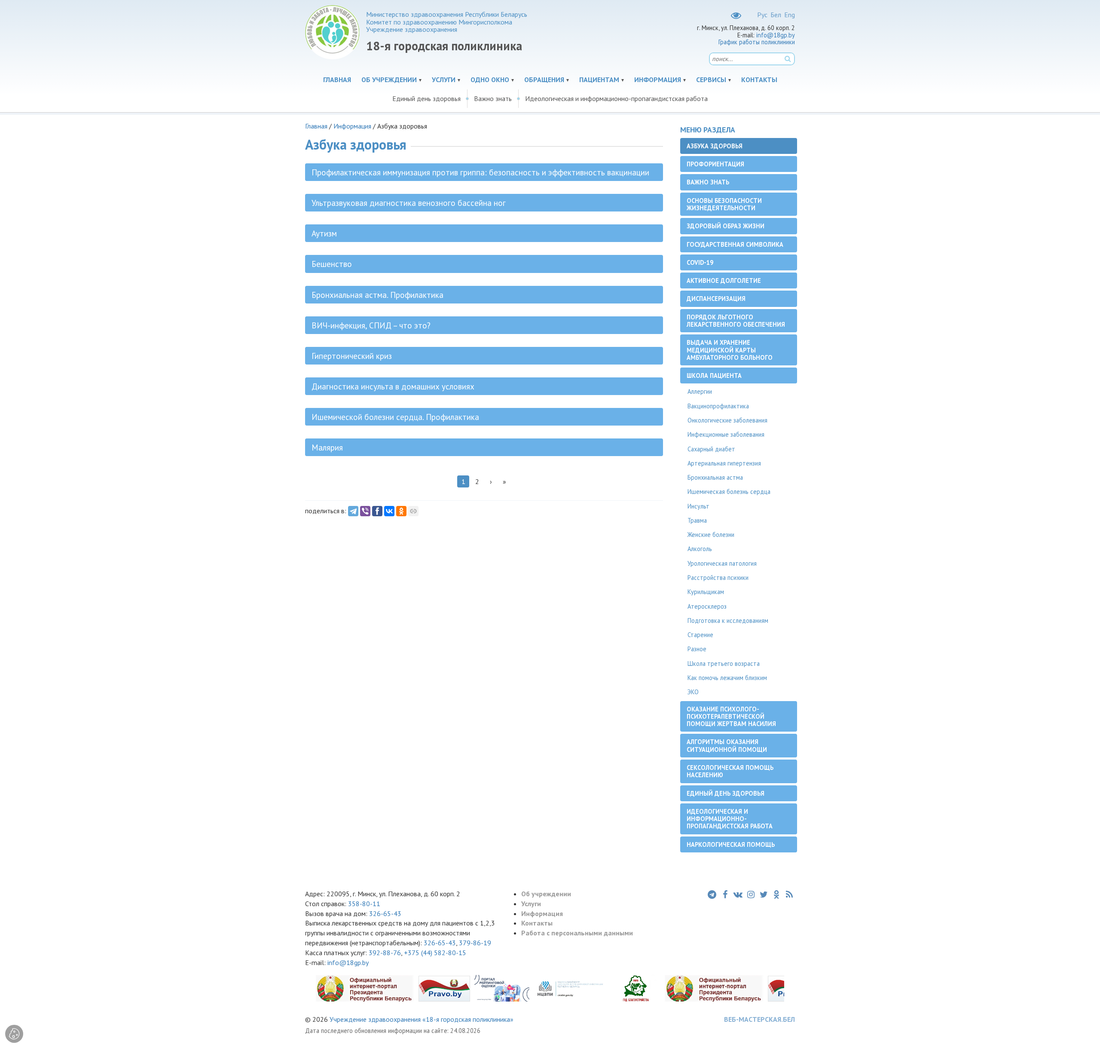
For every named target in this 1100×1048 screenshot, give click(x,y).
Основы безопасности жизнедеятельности (724, 204)
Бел (775, 14)
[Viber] (365, 511)
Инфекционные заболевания (726, 434)
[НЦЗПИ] (570, 988)
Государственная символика (735, 244)
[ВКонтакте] (389, 511)
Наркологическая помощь (731, 844)
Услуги (443, 79)
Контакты (759, 79)
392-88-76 (385, 952)
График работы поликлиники (756, 42)
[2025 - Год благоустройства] (635, 988)
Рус (762, 14)
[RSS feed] (789, 894)
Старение (700, 635)
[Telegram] (353, 511)
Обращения (544, 79)
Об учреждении (389, 79)
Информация (657, 79)
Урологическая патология (722, 563)
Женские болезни (711, 534)
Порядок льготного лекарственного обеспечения (736, 320)
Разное (697, 649)
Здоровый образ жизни (725, 226)
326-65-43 (385, 913)
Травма (697, 520)
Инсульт (698, 506)
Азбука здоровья (714, 146)
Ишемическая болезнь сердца (729, 491)
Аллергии (700, 391)
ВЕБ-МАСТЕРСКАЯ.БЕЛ (759, 1019)
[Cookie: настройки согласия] (14, 1034)
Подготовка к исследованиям (728, 620)
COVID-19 (700, 262)
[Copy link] (413, 511)
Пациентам (599, 79)
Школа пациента (714, 375)
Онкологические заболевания (727, 420)
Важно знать (493, 98)
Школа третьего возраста (724, 663)
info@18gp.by (775, 35)
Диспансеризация (716, 298)
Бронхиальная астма (715, 477)
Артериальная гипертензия (724, 463)
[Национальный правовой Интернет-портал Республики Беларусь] (444, 988)
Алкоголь (700, 549)
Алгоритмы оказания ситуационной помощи (727, 745)
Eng (789, 14)
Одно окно (490, 79)
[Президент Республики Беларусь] (364, 988)
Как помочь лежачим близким (727, 678)
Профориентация (715, 164)
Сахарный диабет (711, 449)
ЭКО (693, 692)
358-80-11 (364, 903)
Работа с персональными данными (577, 932)
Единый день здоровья (426, 98)
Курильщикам (706, 592)
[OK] (401, 511)
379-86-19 (475, 942)
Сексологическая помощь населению (730, 771)
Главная (337, 79)
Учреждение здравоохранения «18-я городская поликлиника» (421, 1019)
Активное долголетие (724, 280)
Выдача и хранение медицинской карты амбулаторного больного (730, 350)
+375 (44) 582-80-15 (435, 952)
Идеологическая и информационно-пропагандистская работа (616, 98)
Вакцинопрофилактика (718, 406)
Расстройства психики (718, 577)
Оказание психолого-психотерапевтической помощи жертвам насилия (731, 716)
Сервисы (711, 79)
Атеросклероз (707, 606)
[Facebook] (377, 511)
